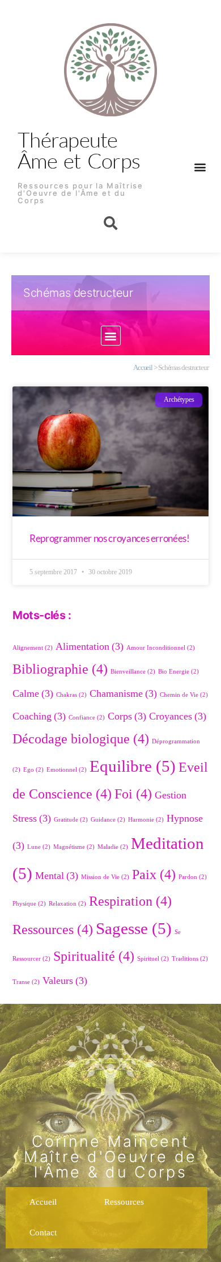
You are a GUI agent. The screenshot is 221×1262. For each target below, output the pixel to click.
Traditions (190, 958)
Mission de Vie (105, 877)
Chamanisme (123, 693)
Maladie (112, 847)
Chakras (71, 695)
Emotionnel (66, 769)
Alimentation (90, 646)
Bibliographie (60, 669)
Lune (38, 847)
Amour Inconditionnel (160, 647)
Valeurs (64, 980)
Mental (56, 875)
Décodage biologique (80, 739)
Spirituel (153, 958)
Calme (32, 693)
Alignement (32, 647)
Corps (127, 716)
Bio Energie (178, 671)
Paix (154, 875)
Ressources (52, 930)
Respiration (130, 901)
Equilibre (133, 766)
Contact (43, 1232)
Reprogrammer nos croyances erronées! (109, 538)
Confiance (87, 717)
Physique (29, 903)
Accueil (142, 367)
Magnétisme (74, 847)
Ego (33, 769)
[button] (199, 166)
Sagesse (134, 929)
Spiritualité (93, 956)
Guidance (108, 819)
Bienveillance (132, 671)
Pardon (192, 877)
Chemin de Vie (184, 695)
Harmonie (146, 819)
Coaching (39, 716)
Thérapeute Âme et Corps (79, 150)
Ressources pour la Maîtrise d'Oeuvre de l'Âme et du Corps (80, 193)
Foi (133, 794)
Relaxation (67, 903)
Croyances (177, 716)
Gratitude (71, 819)
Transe (26, 982)
